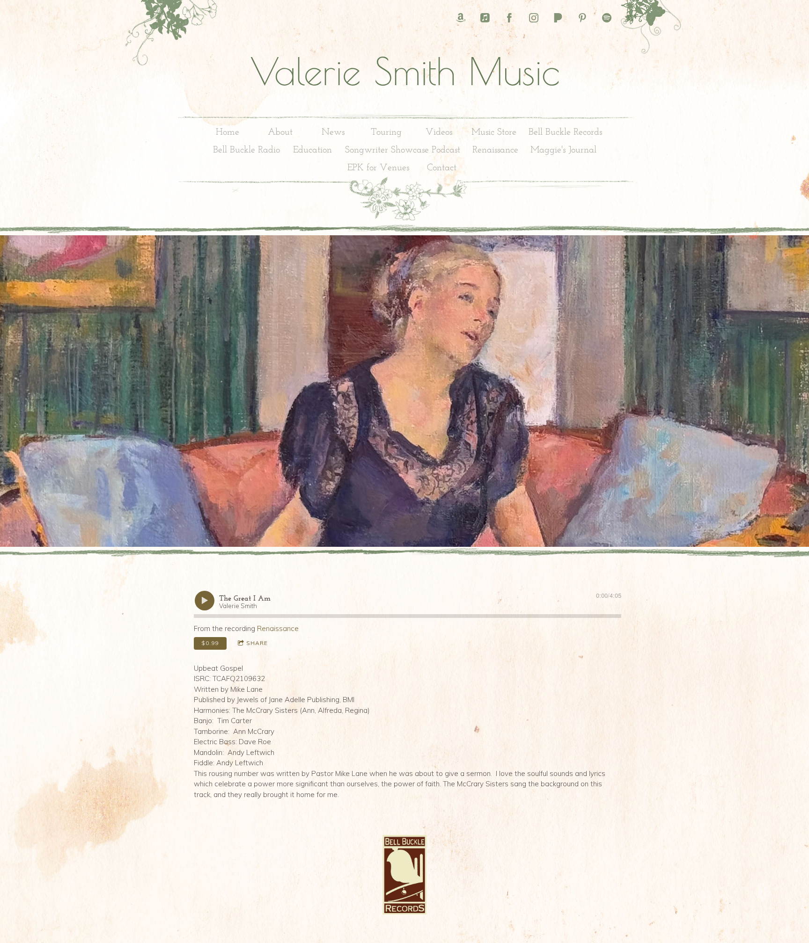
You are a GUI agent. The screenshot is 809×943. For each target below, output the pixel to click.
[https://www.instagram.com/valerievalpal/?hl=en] (533, 17)
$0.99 (210, 642)
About (280, 132)
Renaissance (495, 150)
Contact (441, 168)
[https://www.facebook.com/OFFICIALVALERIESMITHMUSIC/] (509, 17)
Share (257, 642)
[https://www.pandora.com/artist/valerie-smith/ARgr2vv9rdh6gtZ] (558, 17)
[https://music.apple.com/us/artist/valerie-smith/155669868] (485, 17)
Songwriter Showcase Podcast (402, 150)
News (333, 132)
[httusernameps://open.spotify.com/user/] (606, 17)
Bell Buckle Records (565, 132)
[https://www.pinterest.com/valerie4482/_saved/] (582, 17)
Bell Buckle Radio (246, 150)
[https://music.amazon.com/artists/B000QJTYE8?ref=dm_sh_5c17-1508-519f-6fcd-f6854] (460, 17)
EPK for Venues (378, 168)
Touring (386, 132)
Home (227, 132)
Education (312, 150)
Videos (439, 132)
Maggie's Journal (563, 150)
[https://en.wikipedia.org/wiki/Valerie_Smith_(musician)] (631, 17)
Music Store (493, 132)
